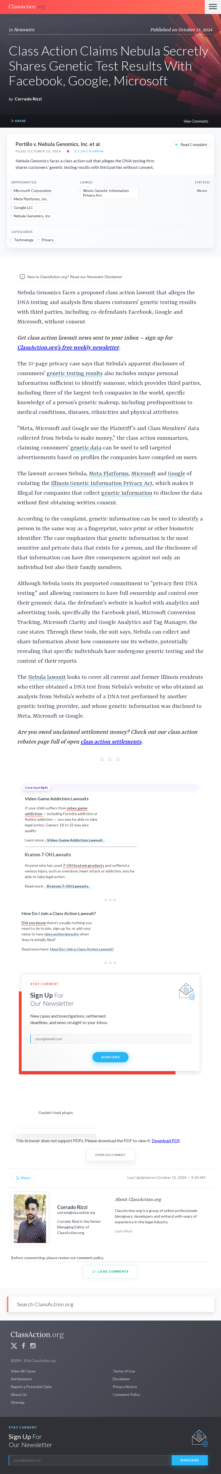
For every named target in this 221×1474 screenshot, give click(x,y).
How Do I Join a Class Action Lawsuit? (82, 949)
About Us (19, 1394)
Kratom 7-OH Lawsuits (67, 886)
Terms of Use (124, 1371)
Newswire (24, 30)
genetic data (86, 448)
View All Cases (23, 1371)
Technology (24, 239)
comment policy (90, 1257)
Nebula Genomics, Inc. (32, 216)
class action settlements (111, 742)
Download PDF (166, 1140)
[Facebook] (23, 1346)
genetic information (126, 493)
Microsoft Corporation (32, 190)
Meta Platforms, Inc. (31, 199)
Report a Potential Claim (31, 1386)
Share (20, 121)
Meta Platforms (109, 474)
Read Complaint (191, 144)
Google (176, 474)
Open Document (110, 1155)
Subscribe (110, 1057)
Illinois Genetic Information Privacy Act (106, 193)
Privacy (48, 239)
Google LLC (23, 207)
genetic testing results (75, 374)
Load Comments (113, 1271)
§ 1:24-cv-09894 (88, 151)
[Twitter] (14, 1346)
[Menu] (213, 7)
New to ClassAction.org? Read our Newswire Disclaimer (74, 277)
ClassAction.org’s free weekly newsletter (68, 348)
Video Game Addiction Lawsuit (75, 840)
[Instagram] (33, 1346)
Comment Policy (126, 1394)
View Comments (196, 121)
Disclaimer (121, 1379)
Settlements (21, 1379)
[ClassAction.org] (102, 7)
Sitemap (18, 1402)
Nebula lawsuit (47, 677)
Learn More (123, 1231)
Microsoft (143, 474)
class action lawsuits (61, 934)
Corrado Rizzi (28, 98)
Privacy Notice (125, 1386)
